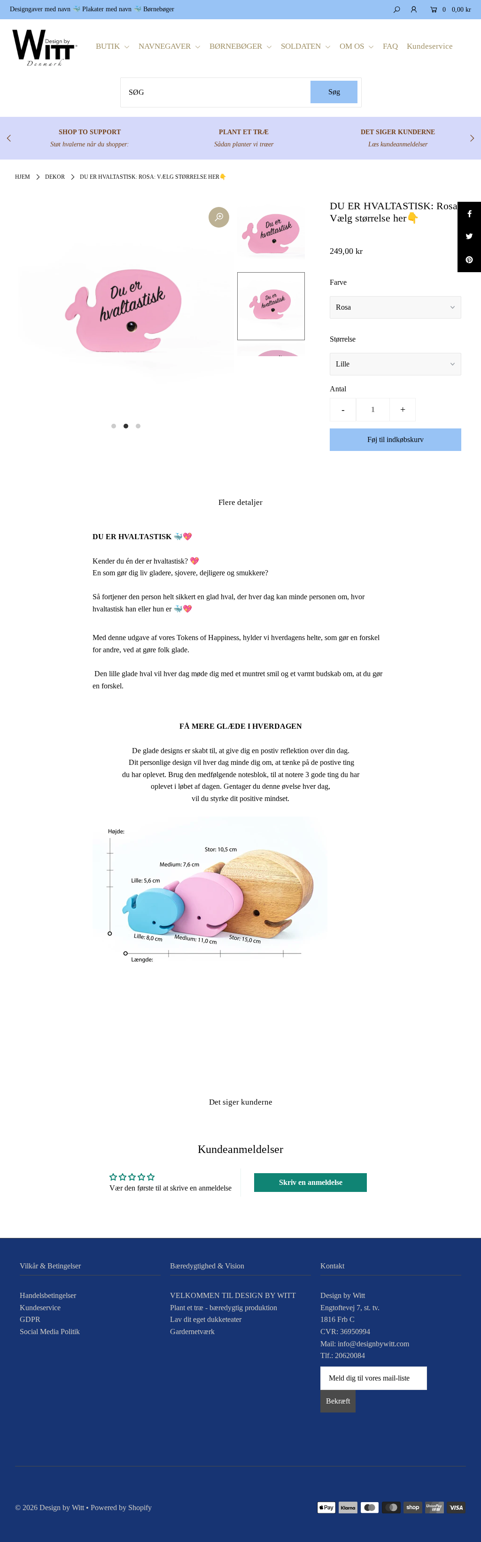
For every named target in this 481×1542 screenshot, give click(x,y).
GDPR (30, 1319)
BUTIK (109, 46)
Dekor (55, 177)
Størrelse (343, 339)
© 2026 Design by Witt (49, 1507)
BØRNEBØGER (236, 46)
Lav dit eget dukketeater (205, 1319)
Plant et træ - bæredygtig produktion (223, 1308)
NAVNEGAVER (166, 46)
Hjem (22, 177)
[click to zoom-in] (219, 217)
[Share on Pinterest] (469, 260)
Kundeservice (430, 46)
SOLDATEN (302, 46)
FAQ (390, 46)
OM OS (353, 46)
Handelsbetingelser (48, 1295)
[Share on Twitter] (469, 237)
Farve (338, 282)
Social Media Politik (50, 1332)
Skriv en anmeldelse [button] (310, 1182)
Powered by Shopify (121, 1507)
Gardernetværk (192, 1332)
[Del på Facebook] (469, 213)
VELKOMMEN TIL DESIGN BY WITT (233, 1295)
